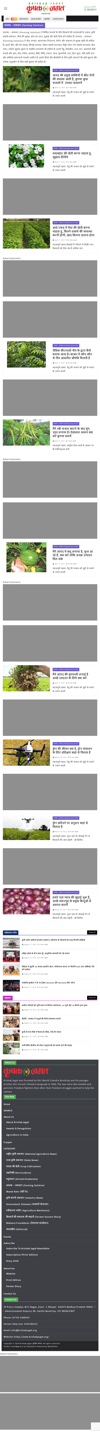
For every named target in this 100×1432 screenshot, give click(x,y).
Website (10, 1274)
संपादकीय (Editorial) (17, 1229)
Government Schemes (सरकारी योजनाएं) (27, 1204)
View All (92, 932)
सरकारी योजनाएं (58, 19)
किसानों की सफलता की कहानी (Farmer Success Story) (33, 1217)
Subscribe (9, 1243)
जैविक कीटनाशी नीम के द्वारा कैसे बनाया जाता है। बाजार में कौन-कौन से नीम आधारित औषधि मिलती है (72, 354)
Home (7, 1104)
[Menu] (6, 8)
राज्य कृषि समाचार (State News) (22, 1160)
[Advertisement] (50, 122)
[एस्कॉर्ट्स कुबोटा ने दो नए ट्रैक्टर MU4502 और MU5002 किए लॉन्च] (11, 986)
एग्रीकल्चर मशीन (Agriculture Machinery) (28, 1211)
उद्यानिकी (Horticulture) (18, 1173)
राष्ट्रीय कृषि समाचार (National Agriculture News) (31, 1154)
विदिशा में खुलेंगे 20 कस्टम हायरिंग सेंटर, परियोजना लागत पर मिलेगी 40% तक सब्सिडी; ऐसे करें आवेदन (58, 968)
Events (7, 1237)
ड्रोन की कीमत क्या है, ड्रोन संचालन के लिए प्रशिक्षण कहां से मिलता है (72, 750)
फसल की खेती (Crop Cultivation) (23, 1166)
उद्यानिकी (46, 19)
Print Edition (13, 1280)
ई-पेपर (14, 19)
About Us (9, 1117)
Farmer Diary (13, 1286)
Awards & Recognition (18, 1129)
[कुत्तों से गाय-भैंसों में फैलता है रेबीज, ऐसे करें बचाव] (11, 1035)
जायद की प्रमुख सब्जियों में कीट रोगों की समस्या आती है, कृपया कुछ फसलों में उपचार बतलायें (73, 79)
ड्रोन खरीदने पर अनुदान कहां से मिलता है (70, 825)
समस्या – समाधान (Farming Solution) (66, 70)
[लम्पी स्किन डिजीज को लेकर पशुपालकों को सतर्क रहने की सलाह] (11, 1048)
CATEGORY (9, 1149)
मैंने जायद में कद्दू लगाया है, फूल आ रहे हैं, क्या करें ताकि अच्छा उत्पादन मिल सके (73, 555)
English (87, 6)
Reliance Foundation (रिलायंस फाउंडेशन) (27, 1223)
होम (7, 19)
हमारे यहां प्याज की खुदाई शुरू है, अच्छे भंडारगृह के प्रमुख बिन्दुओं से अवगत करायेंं (72, 901)
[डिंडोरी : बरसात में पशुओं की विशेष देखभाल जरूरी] (11, 1022)
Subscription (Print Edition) (22, 1255)
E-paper (8, 1142)
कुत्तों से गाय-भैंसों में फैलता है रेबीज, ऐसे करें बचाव (41, 1032)
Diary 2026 (12, 1261)
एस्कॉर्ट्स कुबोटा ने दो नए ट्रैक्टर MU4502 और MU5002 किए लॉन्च (48, 982)
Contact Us (10, 1294)
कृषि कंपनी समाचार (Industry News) (24, 1198)
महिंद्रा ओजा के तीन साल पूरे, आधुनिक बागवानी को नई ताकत (46, 953)
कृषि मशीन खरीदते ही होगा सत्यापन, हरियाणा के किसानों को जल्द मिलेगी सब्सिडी (53, 940)
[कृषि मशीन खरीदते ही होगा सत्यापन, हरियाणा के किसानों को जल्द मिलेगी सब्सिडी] (11, 943)
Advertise (9, 1269)
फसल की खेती (36, 19)
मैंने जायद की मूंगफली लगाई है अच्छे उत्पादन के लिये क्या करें (70, 676)
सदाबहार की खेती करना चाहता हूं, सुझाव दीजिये (72, 155)
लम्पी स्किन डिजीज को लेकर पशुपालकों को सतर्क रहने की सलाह (47, 1045)
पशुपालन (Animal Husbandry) (22, 1179)
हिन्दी (94, 6)
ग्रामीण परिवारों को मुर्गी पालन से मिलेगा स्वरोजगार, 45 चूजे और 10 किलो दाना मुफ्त (54, 1005)
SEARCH (8, 1111)
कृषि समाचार (24, 19)
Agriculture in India (17, 1135)
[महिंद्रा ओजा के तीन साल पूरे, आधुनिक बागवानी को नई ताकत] (11, 956)
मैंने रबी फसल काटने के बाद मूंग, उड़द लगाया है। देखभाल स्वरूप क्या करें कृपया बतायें (73, 432)
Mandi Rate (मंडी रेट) (17, 1192)
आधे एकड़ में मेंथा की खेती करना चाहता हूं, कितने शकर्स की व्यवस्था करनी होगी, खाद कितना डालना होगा (74, 231)
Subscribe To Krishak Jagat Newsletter (28, 1249)
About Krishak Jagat (17, 1122)
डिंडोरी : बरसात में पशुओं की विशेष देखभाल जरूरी (41, 1018)
